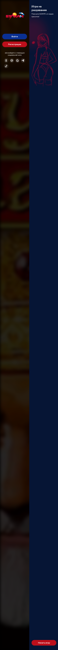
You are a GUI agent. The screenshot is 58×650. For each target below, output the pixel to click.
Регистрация (14, 44)
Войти (15, 36)
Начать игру (44, 642)
